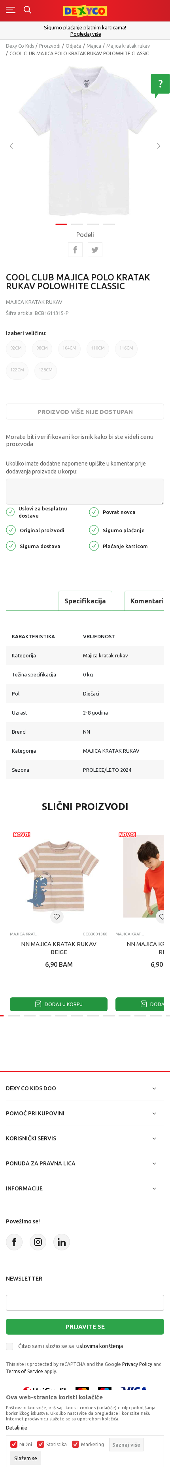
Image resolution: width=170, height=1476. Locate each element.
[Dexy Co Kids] (85, 10)
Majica (94, 45)
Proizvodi (49, 45)
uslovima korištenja (99, 1346)
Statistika (56, 1444)
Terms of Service (24, 1371)
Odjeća (73, 45)
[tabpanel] (85, 140)
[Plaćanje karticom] (94, 545)
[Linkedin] (62, 1242)
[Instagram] (38, 1242)
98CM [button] (42, 348)
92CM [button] (16, 348)
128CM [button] (46, 369)
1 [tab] (61, 224)
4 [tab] (109, 224)
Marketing (92, 1444)
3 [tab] (93, 224)
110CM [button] (98, 348)
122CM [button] (17, 369)
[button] (57, 916)
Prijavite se (85, 1326)
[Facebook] (75, 250)
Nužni (25, 1444)
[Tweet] (95, 250)
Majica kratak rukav (128, 45)
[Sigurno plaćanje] (94, 529)
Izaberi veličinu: (26, 333)
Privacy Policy (137, 1364)
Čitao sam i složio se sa (70, 1346)
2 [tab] (77, 224)
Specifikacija (85, 601)
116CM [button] (126, 348)
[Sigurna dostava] (11, 545)
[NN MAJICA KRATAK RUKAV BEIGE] (59, 876)
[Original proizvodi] (11, 529)
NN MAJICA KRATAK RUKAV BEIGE (58, 948)
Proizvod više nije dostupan (85, 411)
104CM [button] (69, 348)
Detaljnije (16, 1428)
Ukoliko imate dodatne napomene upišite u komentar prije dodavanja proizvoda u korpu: (76, 467)
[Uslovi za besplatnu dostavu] (10, 511)
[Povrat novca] (94, 511)
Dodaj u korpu (63, 1004)
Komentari (147, 601)
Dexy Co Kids (20, 45)
